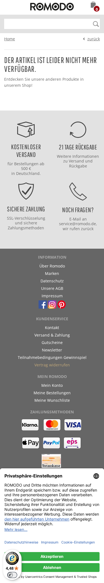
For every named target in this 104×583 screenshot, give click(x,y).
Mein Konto (52, 385)
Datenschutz (52, 280)
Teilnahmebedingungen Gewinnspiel (52, 357)
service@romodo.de (77, 223)
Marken (52, 273)
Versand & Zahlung (52, 335)
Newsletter (52, 350)
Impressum (52, 295)
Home (9, 38)
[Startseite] (52, 7)
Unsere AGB (52, 288)
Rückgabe (78, 166)
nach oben (50, 105)
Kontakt (52, 327)
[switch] (12, 575)
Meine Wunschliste (52, 400)
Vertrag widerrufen (52, 364)
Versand (76, 161)
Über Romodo (52, 266)
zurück (93, 38)
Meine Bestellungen (52, 392)
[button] (93, 5)
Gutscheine (52, 342)
